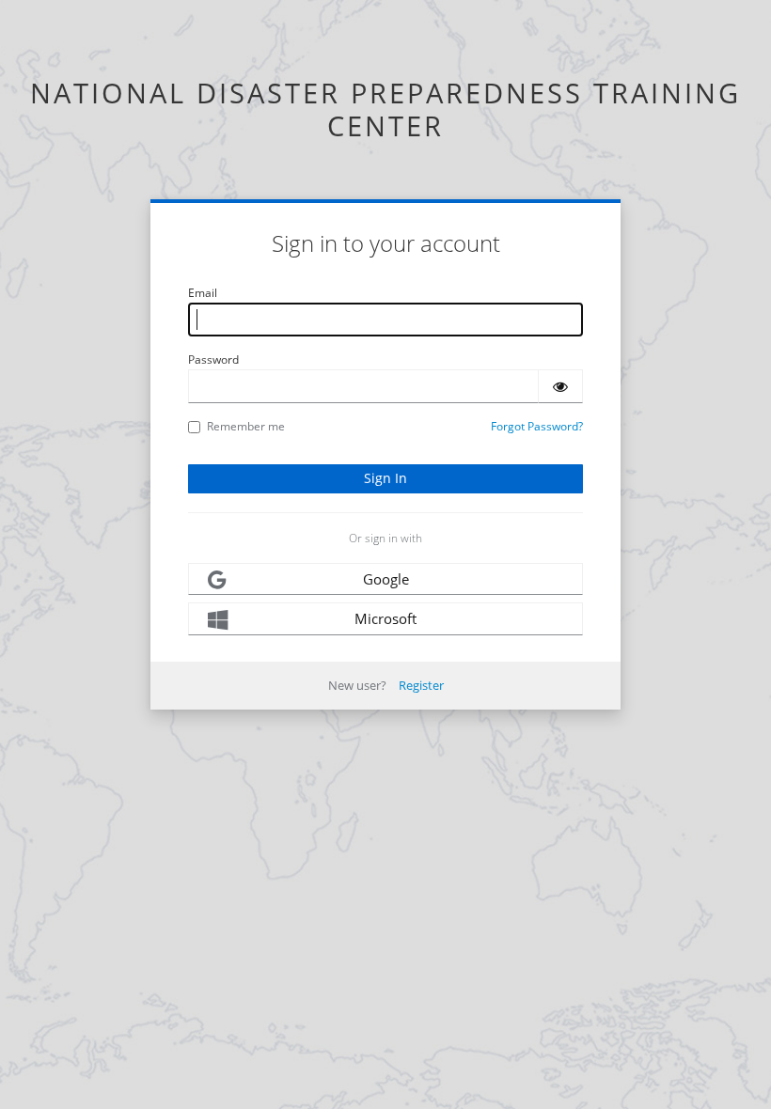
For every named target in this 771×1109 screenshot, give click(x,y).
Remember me (246, 426)
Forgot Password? (537, 426)
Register (421, 685)
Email (202, 293)
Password (213, 359)
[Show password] (560, 386)
